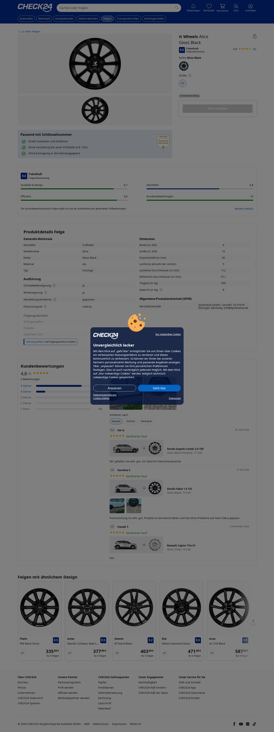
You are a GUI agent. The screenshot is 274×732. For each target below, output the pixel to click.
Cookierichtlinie (101, 398)
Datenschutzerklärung (104, 394)
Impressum (175, 398)
